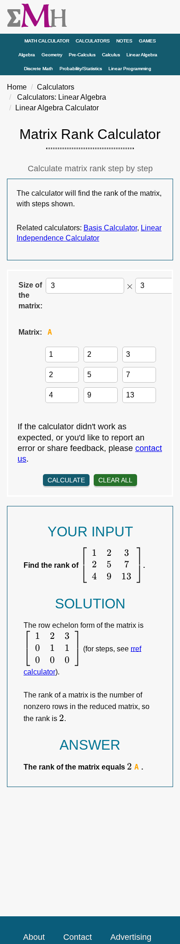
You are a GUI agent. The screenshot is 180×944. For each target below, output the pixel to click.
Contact (77, 937)
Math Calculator (46, 40)
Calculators (93, 40)
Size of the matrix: (30, 295)
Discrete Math (38, 68)
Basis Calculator (110, 228)
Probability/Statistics (81, 68)
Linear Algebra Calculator (57, 108)
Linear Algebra (141, 54)
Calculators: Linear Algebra (61, 97)
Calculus (111, 54)
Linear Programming (129, 68)
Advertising (130, 937)
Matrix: (30, 332)
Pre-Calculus (82, 54)
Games (147, 40)
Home (17, 87)
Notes (124, 40)
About (34, 937)
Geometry (52, 54)
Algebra (26, 54)
